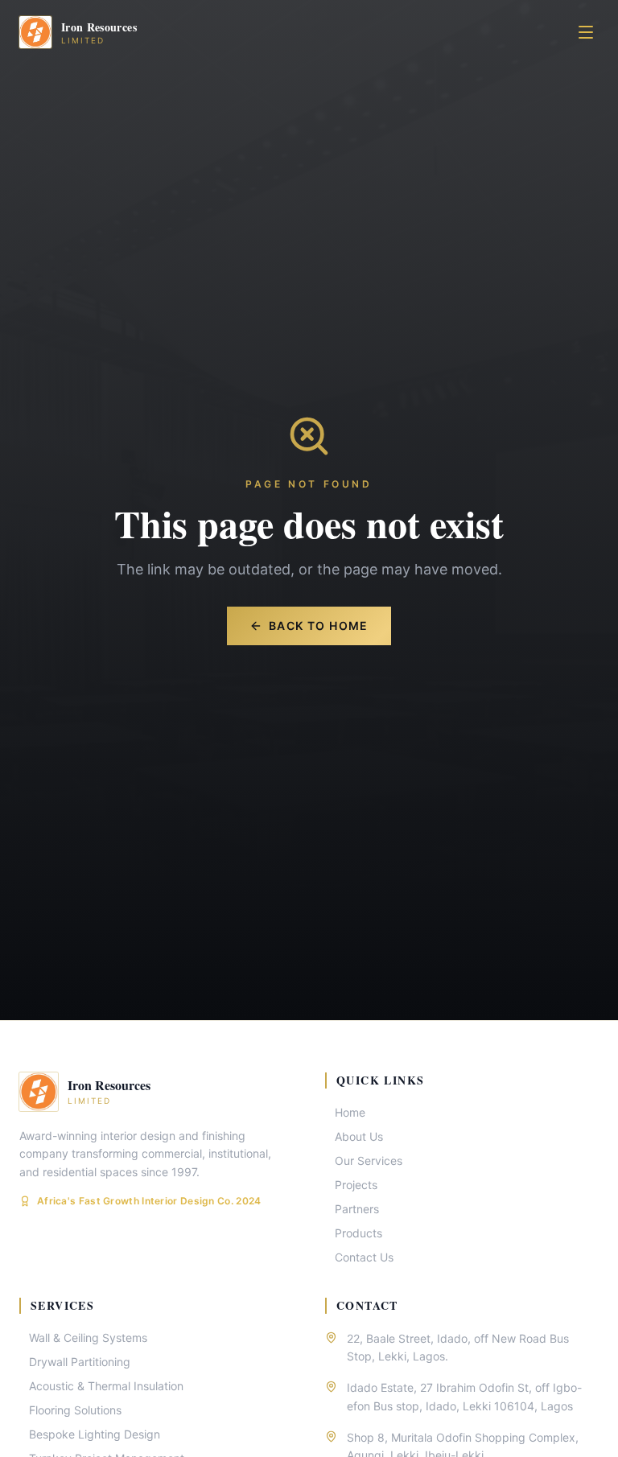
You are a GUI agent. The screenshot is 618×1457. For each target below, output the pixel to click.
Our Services (368, 1160)
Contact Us (364, 1257)
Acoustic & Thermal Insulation (106, 1386)
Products (358, 1233)
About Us (359, 1136)
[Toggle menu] (586, 32)
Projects (356, 1185)
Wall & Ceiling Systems (88, 1337)
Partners (357, 1209)
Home (350, 1112)
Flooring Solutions (75, 1410)
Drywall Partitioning (79, 1362)
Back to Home (319, 625)
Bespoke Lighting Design (94, 1434)
